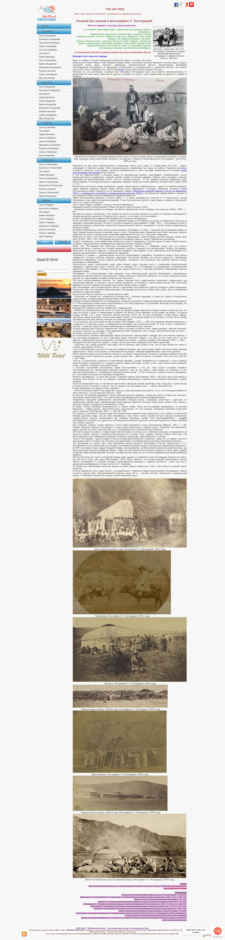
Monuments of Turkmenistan (51, 185)
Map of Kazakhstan (47, 78)
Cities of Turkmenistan (48, 178)
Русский (63, 242)
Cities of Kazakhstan (47, 60)
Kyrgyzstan (47, 82)
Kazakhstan (47, 31)
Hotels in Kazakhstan (48, 46)
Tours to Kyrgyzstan (47, 87)
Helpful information (47, 57)
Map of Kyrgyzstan (46, 118)
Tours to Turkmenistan (48, 164)
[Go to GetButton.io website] (218, 937)
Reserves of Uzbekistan (49, 148)
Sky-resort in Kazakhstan (49, 43)
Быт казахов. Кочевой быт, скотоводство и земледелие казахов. (112, 14)
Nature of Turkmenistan (48, 182)
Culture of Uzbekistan (48, 152)
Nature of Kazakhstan (48, 64)
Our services (44, 53)
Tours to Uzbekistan (47, 127)
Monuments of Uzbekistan (50, 145)
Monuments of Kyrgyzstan (49, 108)
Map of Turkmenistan (47, 196)
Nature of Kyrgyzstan (47, 104)
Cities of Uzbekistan (47, 138)
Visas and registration (48, 50)
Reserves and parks (47, 71)
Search (40, 271)
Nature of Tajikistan (47, 222)
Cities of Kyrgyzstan (47, 101)
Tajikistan (46, 200)
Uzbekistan (47, 123)
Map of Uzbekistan (46, 155)
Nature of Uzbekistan (47, 141)
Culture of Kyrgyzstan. (48, 115)
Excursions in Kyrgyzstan (49, 90)
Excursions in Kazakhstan (49, 39)
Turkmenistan (48, 160)
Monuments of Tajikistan (49, 226)
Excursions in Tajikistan (48, 208)
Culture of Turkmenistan (49, 192)
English (45, 242)
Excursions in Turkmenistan (50, 168)
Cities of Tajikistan (46, 219)
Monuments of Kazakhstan (50, 67)
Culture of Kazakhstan (48, 74)
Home (45, 26)
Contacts (52, 248)
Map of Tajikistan (46, 237)
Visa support (44, 94)
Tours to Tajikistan (46, 205)
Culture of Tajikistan (47, 233)
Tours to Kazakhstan (47, 36)
